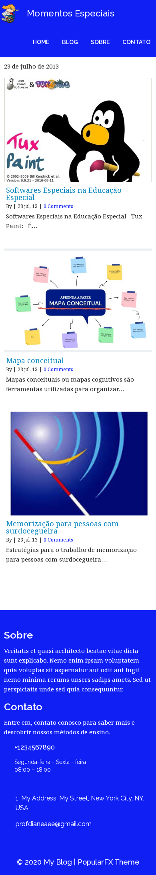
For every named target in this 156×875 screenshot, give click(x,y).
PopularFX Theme (109, 862)
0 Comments (58, 206)
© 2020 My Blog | (47, 862)
